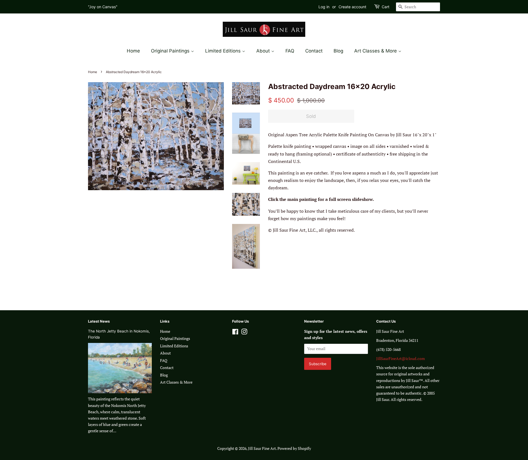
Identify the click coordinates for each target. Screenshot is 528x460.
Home (133, 51)
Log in (323, 6)
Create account (352, 6)
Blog (338, 51)
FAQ (289, 51)
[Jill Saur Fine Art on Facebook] (235, 332)
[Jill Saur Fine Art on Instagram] (244, 332)
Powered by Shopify (294, 448)
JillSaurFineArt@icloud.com (400, 358)
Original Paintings (171, 51)
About (263, 51)
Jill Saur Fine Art (262, 448)
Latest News (99, 321)
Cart (385, 6)
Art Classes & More (376, 51)
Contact (314, 51)
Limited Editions (223, 51)
